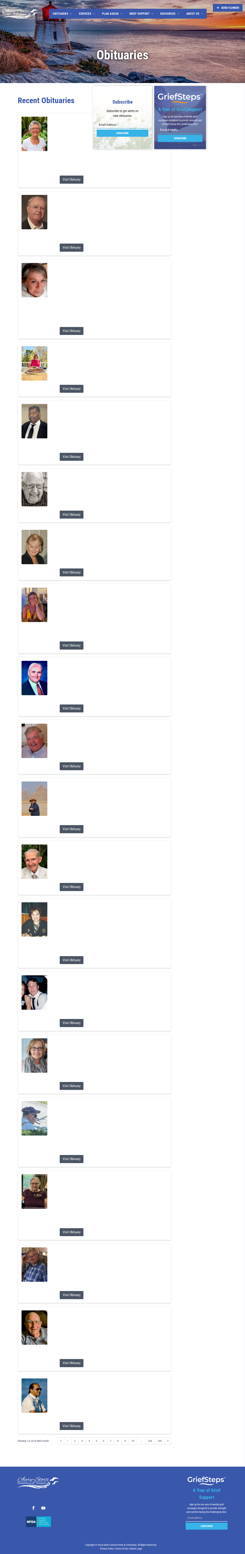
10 (133, 1440)
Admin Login (136, 1548)
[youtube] (43, 1508)
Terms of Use (121, 1548)
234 (150, 1440)
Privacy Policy (107, 1548)
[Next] (167, 1440)
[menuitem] (62, 13)
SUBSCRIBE (122, 133)
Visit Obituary (72, 179)
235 (160, 1440)
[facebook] (33, 1508)
